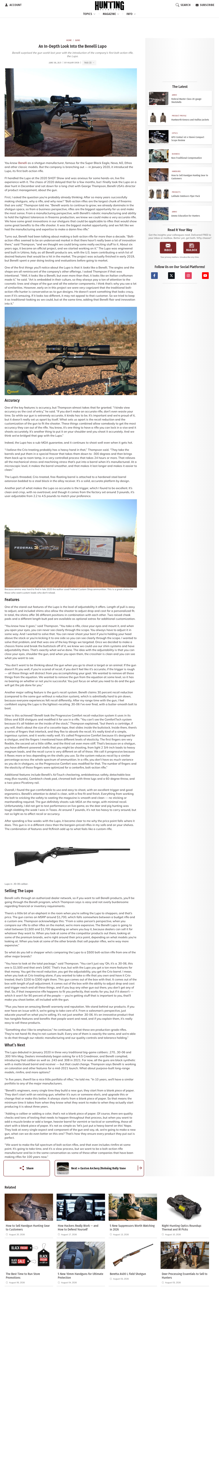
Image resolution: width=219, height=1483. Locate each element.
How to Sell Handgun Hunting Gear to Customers (189, 177)
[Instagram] (188, 275)
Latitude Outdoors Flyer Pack (185, 196)
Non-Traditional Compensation (186, 157)
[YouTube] (205, 275)
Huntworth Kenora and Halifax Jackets (190, 119)
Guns (77, 40)
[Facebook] (154, 275)
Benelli (22, 163)
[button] (89, 13)
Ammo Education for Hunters (185, 215)
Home (69, 40)
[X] (171, 275)
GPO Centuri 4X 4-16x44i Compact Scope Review (187, 139)
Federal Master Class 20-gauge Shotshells (186, 101)
